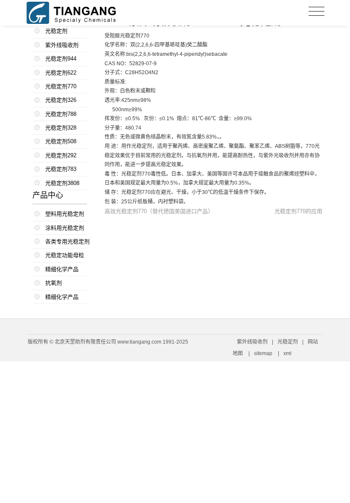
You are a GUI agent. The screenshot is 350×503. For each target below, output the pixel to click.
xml (287, 353)
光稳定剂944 (60, 58)
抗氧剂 (53, 283)
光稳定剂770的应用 (298, 211)
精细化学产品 (62, 269)
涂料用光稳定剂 (64, 228)
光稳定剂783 (60, 169)
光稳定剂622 (60, 72)
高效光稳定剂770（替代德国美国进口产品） (159, 211)
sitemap (263, 353)
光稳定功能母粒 (64, 255)
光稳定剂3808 (62, 183)
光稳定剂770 (60, 86)
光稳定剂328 (60, 127)
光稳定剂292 (60, 155)
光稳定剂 (56, 31)
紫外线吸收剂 (62, 45)
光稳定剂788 (60, 114)
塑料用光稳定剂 (64, 214)
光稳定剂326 (60, 100)
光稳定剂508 (60, 141)
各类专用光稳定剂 (66, 241)
